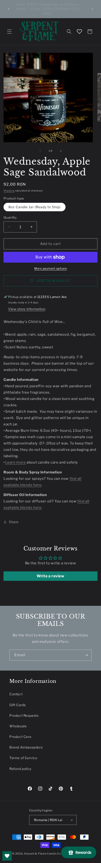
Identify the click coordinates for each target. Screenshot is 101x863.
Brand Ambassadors (26, 747)
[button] (9, 31)
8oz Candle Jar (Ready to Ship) (34, 207)
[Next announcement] (92, 9)
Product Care (20, 737)
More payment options (50, 268)
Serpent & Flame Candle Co (42, 853)
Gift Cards (17, 705)
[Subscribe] (86, 655)
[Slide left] (40, 151)
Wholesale (18, 726)
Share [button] (14, 522)
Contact (16, 694)
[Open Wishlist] (79, 31)
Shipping (9, 190)
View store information (26, 309)
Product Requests (24, 715)
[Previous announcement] (9, 9)
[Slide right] (61, 151)
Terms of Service (23, 758)
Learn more (15, 462)
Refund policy (20, 769)
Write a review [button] (50, 576)
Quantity (10, 217)
